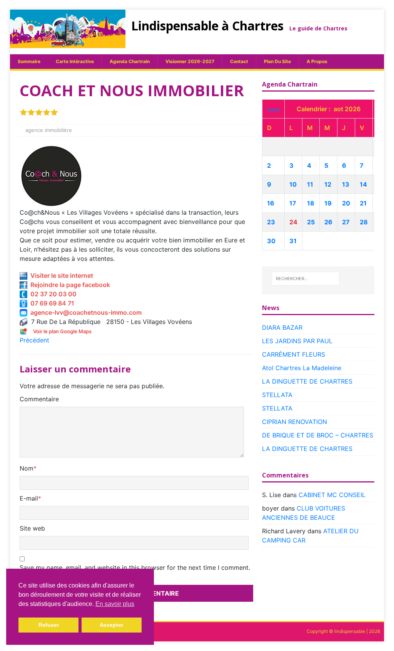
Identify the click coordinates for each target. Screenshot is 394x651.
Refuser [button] (48, 625)
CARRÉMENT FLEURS (293, 354)
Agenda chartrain (130, 61)
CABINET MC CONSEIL (332, 495)
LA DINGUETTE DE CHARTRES (307, 381)
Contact (239, 61)
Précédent (34, 340)
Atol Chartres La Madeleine (301, 368)
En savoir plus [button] (114, 604)
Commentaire (39, 399)
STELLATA (277, 395)
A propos (317, 61)
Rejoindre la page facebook (68, 285)
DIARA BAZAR (282, 327)
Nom (26, 468)
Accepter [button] (111, 625)
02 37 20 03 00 (52, 294)
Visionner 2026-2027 (189, 61)
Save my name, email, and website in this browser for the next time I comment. (135, 567)
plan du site (277, 61)
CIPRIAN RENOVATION (294, 422)
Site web (32, 528)
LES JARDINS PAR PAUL (297, 341)
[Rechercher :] (305, 278)
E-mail (29, 498)
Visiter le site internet (60, 275)
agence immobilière (48, 130)
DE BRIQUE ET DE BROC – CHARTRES (317, 435)
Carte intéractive (75, 61)
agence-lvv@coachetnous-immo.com (84, 312)
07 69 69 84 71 (50, 303)
